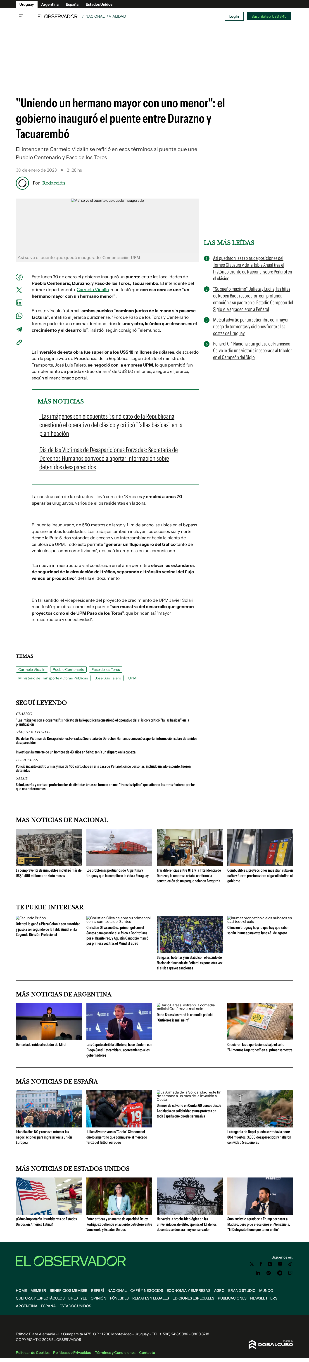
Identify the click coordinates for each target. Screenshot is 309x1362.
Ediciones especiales (193, 1298)
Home (21, 1290)
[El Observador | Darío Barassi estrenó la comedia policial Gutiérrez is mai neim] (190, 1008)
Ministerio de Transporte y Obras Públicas (53, 678)
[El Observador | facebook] (261, 1264)
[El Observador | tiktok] (290, 1264)
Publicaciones (232, 1298)
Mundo (266, 1290)
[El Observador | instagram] (270, 1264)
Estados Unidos (99, 4)
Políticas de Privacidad (72, 1352)
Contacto (147, 1352)
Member (38, 1290)
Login (234, 16)
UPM (132, 678)
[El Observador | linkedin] (258, 1273)
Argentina (50, 4)
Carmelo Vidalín (93, 289)
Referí (97, 1290)
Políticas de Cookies (33, 1352)
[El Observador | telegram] (279, 1273)
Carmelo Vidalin (31, 669)
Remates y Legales (150, 1298)
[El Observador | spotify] (268, 1273)
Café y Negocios (146, 1290)
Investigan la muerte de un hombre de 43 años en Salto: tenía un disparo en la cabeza (75, 752)
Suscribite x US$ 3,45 (269, 16)
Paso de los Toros (105, 669)
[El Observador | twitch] (290, 1273)
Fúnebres (119, 1298)
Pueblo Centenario (68, 669)
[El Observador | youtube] (280, 1264)
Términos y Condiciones (115, 1352)
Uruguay (26, 4)
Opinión (98, 1298)
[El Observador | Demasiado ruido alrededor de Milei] (49, 1038)
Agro (219, 1290)
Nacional (95, 16)
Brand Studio (242, 1290)
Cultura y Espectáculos (40, 1298)
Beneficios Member (69, 1290)
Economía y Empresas (188, 1290)
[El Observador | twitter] (252, 1264)
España (72, 4)
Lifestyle (77, 1298)
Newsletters (263, 1298)
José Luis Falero (108, 678)
